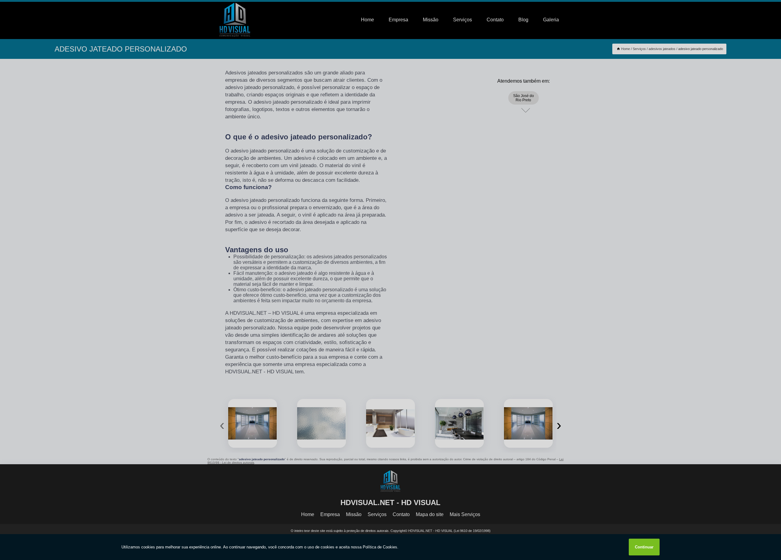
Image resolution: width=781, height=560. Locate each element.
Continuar (644, 547)
